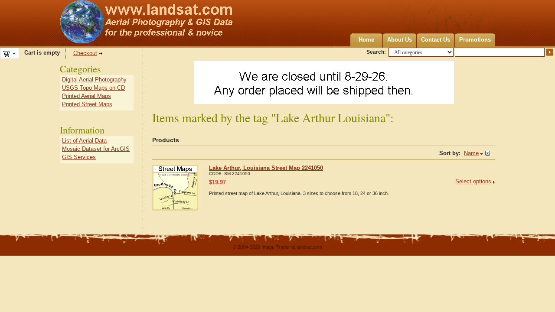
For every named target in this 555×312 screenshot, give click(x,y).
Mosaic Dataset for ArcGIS (96, 149)
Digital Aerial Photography (94, 79)
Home (366, 39)
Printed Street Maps (87, 104)
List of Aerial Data (84, 140)
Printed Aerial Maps (86, 96)
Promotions (475, 39)
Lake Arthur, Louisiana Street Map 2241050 (266, 168)
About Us (399, 39)
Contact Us (435, 39)
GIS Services (79, 157)
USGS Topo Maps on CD (93, 87)
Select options (473, 181)
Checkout (85, 53)
